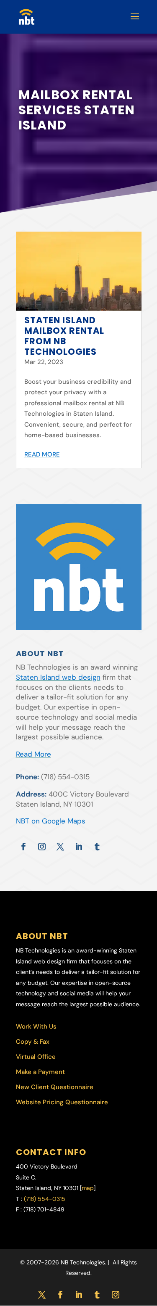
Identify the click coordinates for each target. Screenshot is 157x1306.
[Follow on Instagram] (41, 846)
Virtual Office (36, 1057)
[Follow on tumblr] (97, 846)
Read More (33, 754)
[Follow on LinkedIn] (78, 846)
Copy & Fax (32, 1041)
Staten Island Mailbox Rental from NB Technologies (64, 336)
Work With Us (36, 1026)
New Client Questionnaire (54, 1087)
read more (42, 454)
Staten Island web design (58, 677)
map (88, 1188)
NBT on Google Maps (50, 821)
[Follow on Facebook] (23, 846)
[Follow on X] (60, 846)
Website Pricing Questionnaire (62, 1102)
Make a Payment (40, 1072)
